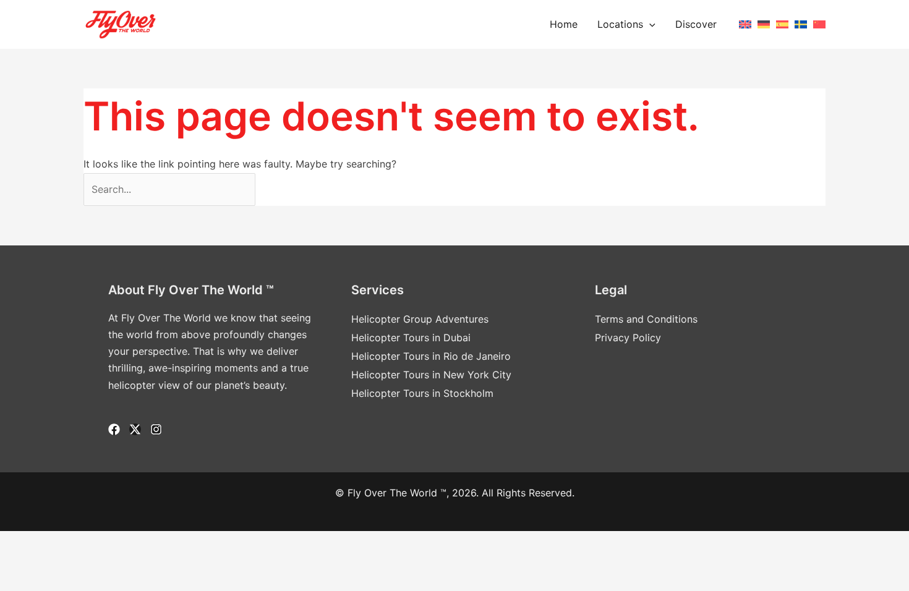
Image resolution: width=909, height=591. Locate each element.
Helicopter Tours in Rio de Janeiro (431, 356)
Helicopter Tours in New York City (431, 374)
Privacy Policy (628, 337)
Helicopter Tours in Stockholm (422, 393)
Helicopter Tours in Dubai (411, 337)
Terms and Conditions (646, 319)
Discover (696, 24)
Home (564, 24)
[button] (649, 24)
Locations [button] (620, 24)
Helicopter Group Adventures (420, 319)
